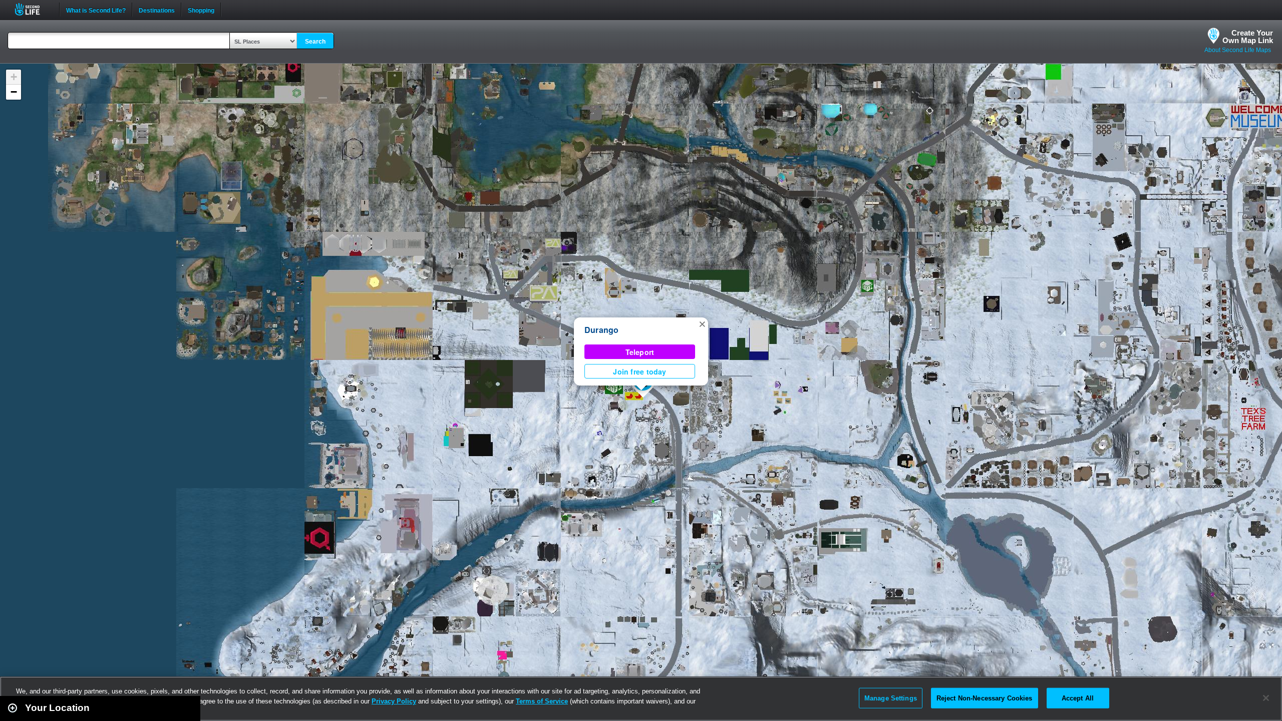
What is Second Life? (96, 9)
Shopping (201, 9)
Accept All (1078, 697)
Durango (601, 329)
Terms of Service (542, 701)
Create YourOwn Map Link (1247, 37)
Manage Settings (890, 697)
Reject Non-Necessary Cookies (984, 697)
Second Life (33, 9)
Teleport (640, 352)
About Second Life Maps (1237, 50)
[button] (702, 323)
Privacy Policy (394, 701)
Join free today (639, 372)
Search (315, 41)
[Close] (1266, 698)
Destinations (157, 9)
